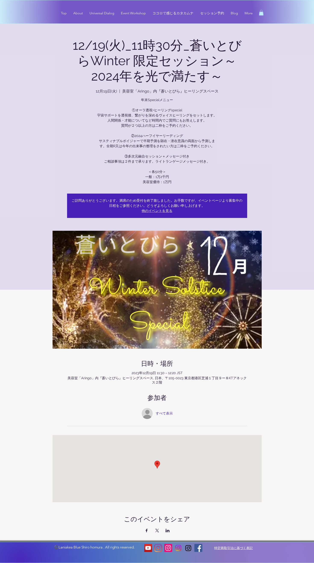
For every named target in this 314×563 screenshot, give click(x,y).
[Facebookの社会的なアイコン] (198, 548)
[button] (261, 12)
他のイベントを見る (157, 211)
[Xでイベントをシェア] (157, 530)
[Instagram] (158, 548)
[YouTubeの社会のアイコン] (148, 548)
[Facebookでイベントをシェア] (147, 530)
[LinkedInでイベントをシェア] (168, 530)
